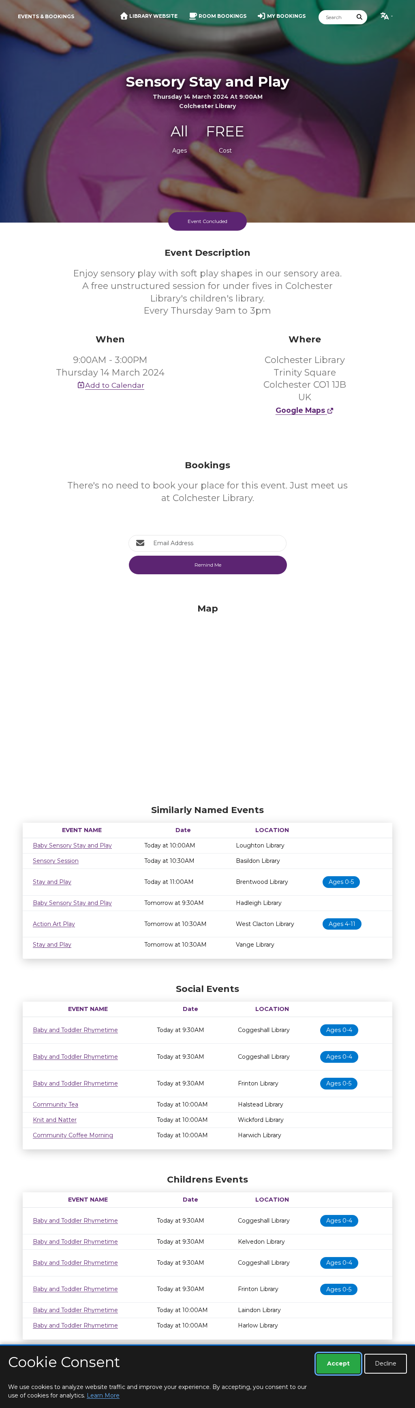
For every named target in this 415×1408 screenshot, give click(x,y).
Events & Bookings (46, 16)
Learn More (103, 1395)
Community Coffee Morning (73, 1135)
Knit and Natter (55, 1119)
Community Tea (55, 1104)
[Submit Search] (360, 17)
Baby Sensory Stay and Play (72, 845)
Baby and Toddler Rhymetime (75, 1030)
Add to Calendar (114, 385)
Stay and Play (52, 882)
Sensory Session (56, 860)
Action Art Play (54, 924)
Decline (385, 1363)
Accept (338, 1363)
